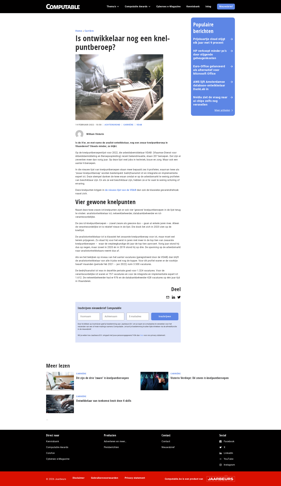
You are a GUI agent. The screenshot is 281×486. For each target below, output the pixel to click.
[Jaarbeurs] (219, 479)
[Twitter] (179, 297)
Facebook (229, 441)
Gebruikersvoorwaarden (104, 478)
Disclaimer (78, 478)
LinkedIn (228, 453)
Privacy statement (135, 478)
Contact (166, 441)
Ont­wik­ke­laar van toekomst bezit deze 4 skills (103, 401)
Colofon (50, 453)
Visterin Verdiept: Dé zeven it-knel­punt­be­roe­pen (200, 378)
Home (78, 30)
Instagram (229, 464)
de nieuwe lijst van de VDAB (120, 190)
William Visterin (95, 134)
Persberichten (111, 447)
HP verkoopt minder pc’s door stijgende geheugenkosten (210, 54)
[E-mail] (167, 297)
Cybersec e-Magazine (58, 459)
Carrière (89, 30)
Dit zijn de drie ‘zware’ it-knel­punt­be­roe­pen (102, 378)
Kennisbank (52, 441)
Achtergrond (112, 125)
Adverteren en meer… (115, 441)
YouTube (228, 459)
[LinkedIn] (173, 297)
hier (141, 335)
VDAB (139, 125)
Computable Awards (57, 447)
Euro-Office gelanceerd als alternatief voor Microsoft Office (209, 70)
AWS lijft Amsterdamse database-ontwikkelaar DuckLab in (209, 85)
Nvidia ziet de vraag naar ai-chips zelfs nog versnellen (210, 100)
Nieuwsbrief (168, 447)
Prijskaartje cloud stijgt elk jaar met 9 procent (209, 40)
